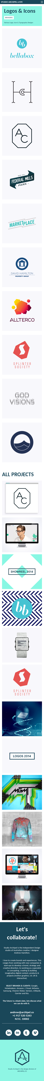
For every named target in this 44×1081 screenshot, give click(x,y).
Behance (17, 1033)
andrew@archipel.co (22, 1012)
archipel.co (22, 1071)
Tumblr (26, 1033)
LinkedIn (9, 1033)
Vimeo (35, 1033)
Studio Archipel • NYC (12, 2)
